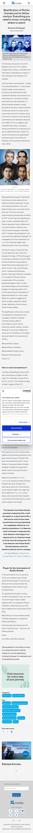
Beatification (6, 703)
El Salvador (21, 718)
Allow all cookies (16, 428)
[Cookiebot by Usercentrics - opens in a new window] (23, 391)
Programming (7, 695)
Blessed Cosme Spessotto (19, 703)
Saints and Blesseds (18, 695)
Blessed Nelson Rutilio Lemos (11, 710)
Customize (15, 434)
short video (18, 493)
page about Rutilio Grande (14, 452)
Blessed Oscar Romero (9, 714)
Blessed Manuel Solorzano (10, 707)
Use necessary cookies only (16, 440)
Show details (23, 422)
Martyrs (15, 722)
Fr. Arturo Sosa (7, 722)
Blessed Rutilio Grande (9, 718)
